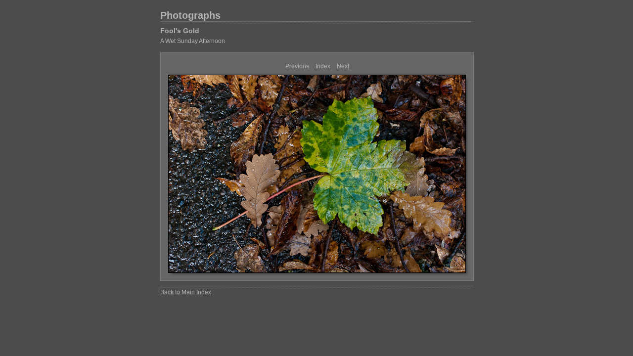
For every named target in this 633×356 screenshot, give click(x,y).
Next (343, 66)
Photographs (190, 15)
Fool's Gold (179, 31)
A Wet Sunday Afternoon (192, 41)
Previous (297, 66)
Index (323, 66)
